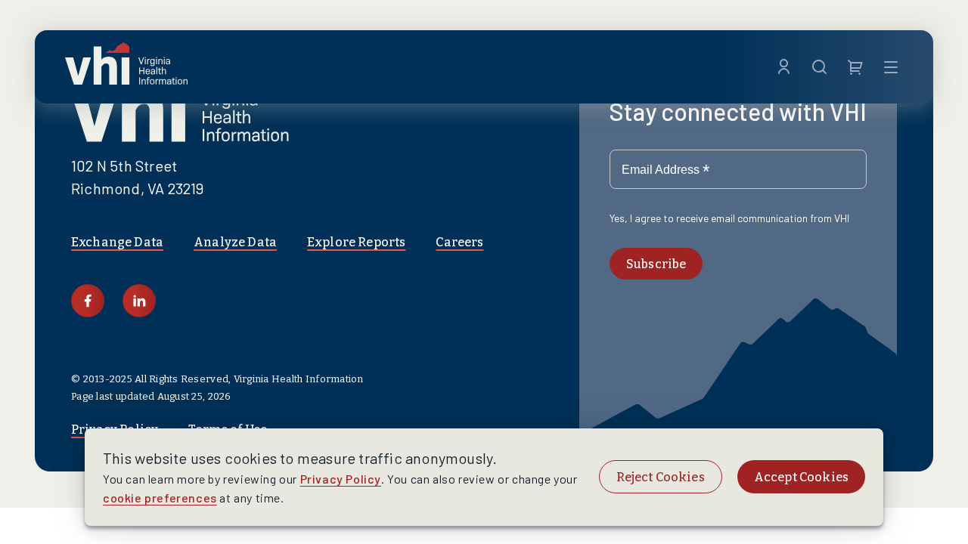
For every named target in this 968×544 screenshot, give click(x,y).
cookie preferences (160, 497)
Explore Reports (356, 242)
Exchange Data (117, 242)
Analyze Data (235, 242)
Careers (459, 242)
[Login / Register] (784, 67)
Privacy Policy (340, 478)
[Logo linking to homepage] (126, 66)
